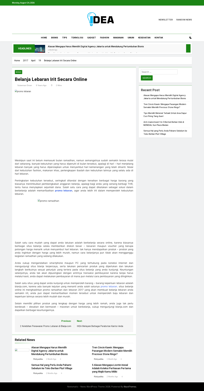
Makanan (118, 37)
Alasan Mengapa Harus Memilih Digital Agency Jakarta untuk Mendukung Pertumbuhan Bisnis (96, 46)
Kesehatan (144, 37)
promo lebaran (109, 286)
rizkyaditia (38, 359)
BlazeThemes (130, 386)
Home (44, 37)
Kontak (159, 37)
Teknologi (77, 37)
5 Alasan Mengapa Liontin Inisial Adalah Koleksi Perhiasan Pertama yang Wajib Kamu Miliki (111, 368)
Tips (64, 37)
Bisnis (54, 37)
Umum (131, 37)
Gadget (91, 37)
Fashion (104, 37)
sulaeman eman (24, 85)
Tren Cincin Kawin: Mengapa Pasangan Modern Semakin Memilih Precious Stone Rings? (112, 351)
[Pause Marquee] (188, 48)
